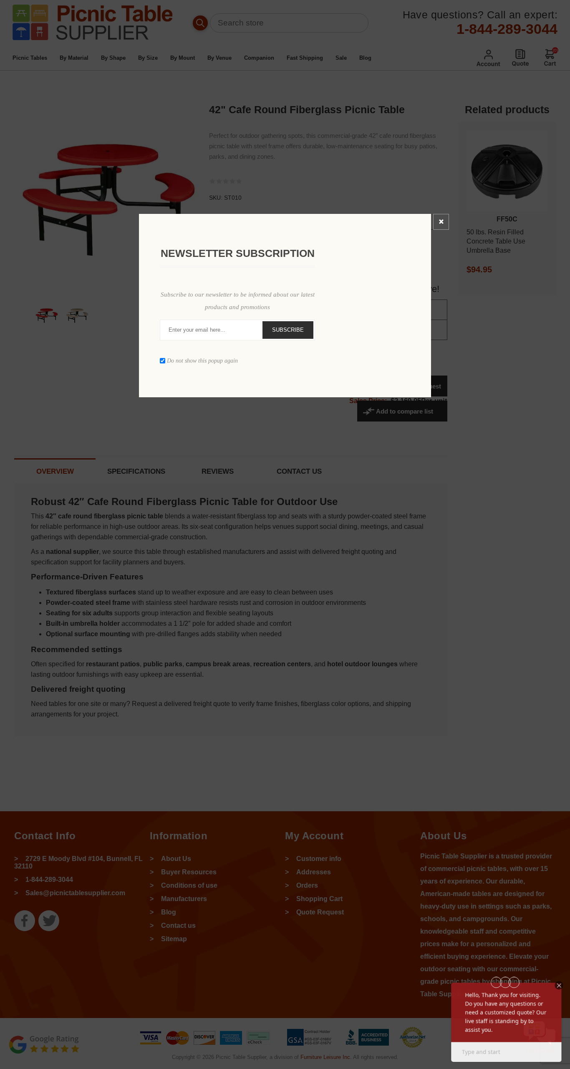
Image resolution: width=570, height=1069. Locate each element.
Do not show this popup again (202, 360)
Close (441, 222)
